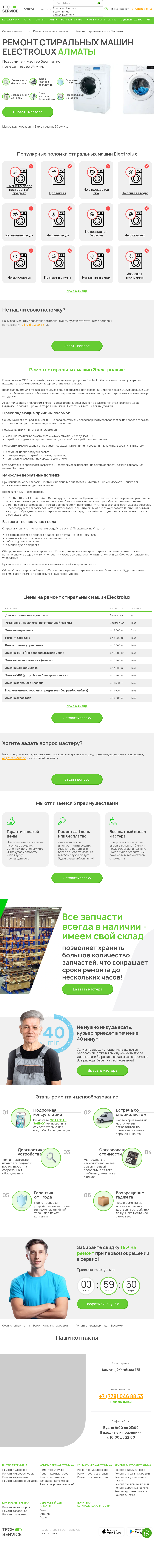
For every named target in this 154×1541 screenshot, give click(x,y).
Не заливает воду (19, 235)
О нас (27, 19)
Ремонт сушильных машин (131, 1484)
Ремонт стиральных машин (50, 31)
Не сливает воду (135, 193)
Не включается (19, 277)
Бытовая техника (72, 19)
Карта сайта (49, 1533)
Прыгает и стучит (57, 277)
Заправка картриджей (54, 1480)
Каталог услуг (11, 19)
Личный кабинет (119, 8)
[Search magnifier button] (98, 3)
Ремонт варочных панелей (131, 1487)
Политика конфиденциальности (93, 1504)
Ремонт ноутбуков (52, 1470)
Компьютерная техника (101, 19)
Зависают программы (134, 275)
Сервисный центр (13, 31)
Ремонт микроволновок (18, 1473)
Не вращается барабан (96, 233)
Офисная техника (131, 19)
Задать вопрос (77, 346)
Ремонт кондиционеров (92, 1470)
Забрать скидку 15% (102, 1304)
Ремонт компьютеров (54, 1473)
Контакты (45, 9)
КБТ (149, 19)
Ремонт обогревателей (92, 1473)
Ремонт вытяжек (125, 1495)
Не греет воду (58, 235)
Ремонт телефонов (14, 1511)
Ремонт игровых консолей (57, 1484)
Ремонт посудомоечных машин (130, 1478)
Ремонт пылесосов (14, 1470)
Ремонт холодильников (129, 1470)
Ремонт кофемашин (15, 1477)
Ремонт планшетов (15, 1514)
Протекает (57, 193)
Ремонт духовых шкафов (130, 1491)
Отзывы (40, 19)
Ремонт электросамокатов (20, 1480)
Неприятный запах (96, 277)
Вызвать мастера (28, 112)
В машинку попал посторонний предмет (19, 189)
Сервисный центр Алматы (52, 1504)
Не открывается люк (96, 191)
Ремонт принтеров (52, 1477)
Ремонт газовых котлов (92, 1477)
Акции (53, 19)
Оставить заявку (77, 718)
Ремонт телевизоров (16, 1507)
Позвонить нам (121, 1402)
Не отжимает (135, 235)
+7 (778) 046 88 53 (141, 9)
